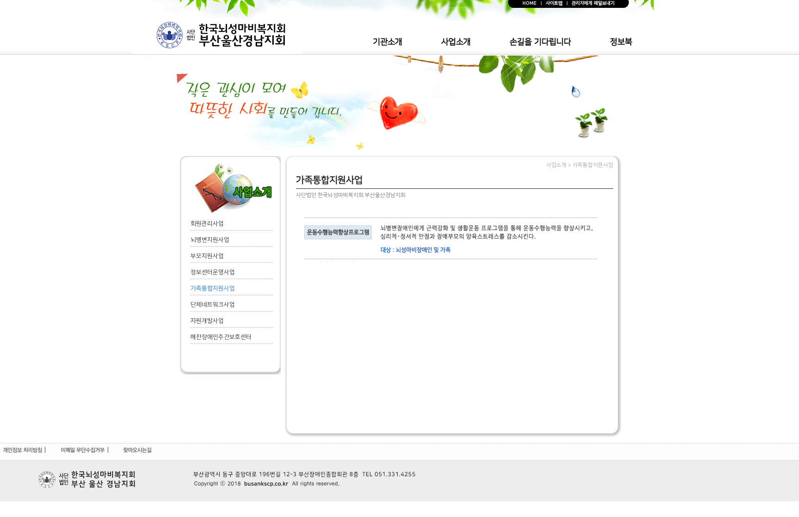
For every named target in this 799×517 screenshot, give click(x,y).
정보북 (621, 42)
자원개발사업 (207, 321)
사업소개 (456, 42)
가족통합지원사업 (213, 288)
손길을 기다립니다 (540, 42)
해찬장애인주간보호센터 (221, 337)
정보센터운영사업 (213, 272)
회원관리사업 (207, 223)
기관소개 (387, 42)
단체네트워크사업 (213, 304)
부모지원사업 (207, 256)
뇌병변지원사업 (210, 240)
